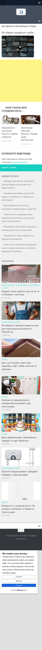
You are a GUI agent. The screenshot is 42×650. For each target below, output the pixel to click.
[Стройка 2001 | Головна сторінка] (21, 12)
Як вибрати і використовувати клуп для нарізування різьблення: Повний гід (20, 328)
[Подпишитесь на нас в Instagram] (34, 167)
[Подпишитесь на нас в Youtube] (38, 167)
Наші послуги (8, 285)
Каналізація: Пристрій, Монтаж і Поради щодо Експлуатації (29, 134)
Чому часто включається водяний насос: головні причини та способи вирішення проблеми (19, 247)
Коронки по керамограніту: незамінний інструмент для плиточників (16, 403)
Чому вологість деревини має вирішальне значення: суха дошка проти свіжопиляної (18, 217)
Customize (19, 577)
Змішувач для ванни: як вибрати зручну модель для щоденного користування (18, 184)
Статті (5, 288)
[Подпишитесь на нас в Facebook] (30, 167)
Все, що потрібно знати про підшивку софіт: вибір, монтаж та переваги (19, 366)
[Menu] (39, 2)
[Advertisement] (21, 81)
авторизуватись (20, 162)
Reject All (19, 581)
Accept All (19, 585)
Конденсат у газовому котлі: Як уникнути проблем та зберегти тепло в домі (18, 508)
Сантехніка (21, 285)
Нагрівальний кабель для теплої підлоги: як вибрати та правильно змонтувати (18, 196)
